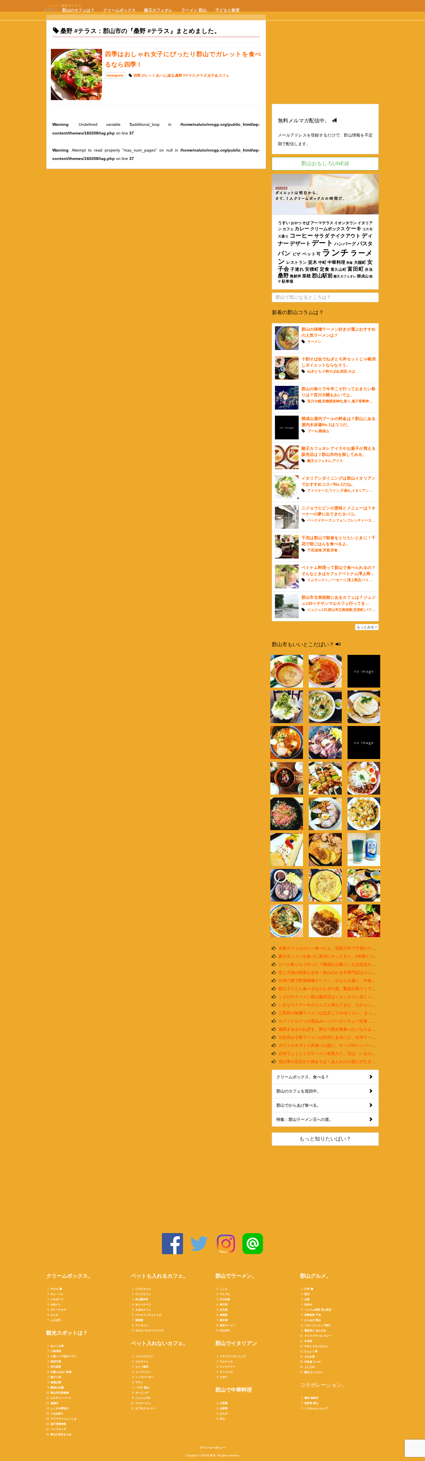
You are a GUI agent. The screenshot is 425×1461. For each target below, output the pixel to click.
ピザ (297, 254)
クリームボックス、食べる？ (302, 1077)
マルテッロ (226, 1361)
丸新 (307, 1299)
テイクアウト (345, 236)
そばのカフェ (143, 1309)
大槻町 (360, 262)
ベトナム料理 (372, 580)
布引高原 (56, 1366)
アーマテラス (322, 223)
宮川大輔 (314, 401)
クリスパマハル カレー (317, 1335)
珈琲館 (139, 1320)
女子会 (213, 75)
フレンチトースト (361, 520)
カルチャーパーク (61, 1397)
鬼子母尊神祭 (58, 1424)
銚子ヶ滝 (56, 1377)
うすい (284, 222)
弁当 (369, 269)
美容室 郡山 (311, 1403)
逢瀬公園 (56, 1382)
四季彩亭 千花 (312, 1314)
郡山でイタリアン (236, 1343)
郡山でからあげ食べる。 (298, 1105)
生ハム (161, 75)
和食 (349, 262)
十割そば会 (330, 371)
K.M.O (211, 1455)
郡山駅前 (322, 276)
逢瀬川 (54, 1403)
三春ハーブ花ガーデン (64, 1356)
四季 (137, 75)
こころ (224, 1288)
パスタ (365, 243)
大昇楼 (224, 1403)
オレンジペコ (143, 1304)
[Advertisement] (325, 59)
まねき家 (309, 1356)
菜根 (306, 275)
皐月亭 (224, 1304)
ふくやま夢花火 (60, 1408)
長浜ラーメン (227, 1325)
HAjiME (225, 1330)
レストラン (296, 262)
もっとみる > (367, 627)
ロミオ (54, 1314)
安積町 (312, 269)
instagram (115, 75)
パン (284, 253)
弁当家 (308, 1341)
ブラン (139, 1382)
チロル (54, 1288)
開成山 (362, 276)
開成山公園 (57, 1387)
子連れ (297, 269)
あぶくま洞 (57, 1345)
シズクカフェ (143, 1288)
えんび (224, 1413)
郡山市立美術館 (340, 610)
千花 (310, 550)
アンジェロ (226, 1371)
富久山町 (339, 270)
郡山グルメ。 (315, 1276)
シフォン (339, 520)
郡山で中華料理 (233, 1390)
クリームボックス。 (69, 1276)
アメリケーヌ (317, 491)
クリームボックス (119, 10)
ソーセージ (337, 580)
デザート (300, 243)
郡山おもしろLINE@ (325, 163)
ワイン (334, 491)
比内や (308, 1304)
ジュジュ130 (317, 610)
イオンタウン (345, 223)
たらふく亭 (310, 1351)
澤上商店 (354, 580)
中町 (322, 262)
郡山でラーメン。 (236, 1276)
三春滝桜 (56, 1351)
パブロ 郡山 (142, 1387)
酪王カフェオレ (158, 10)
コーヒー (301, 235)
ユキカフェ (141, 1361)
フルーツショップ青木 (317, 1325)
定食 (325, 269)
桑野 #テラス (185, 75)
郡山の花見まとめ (61, 1434)
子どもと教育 (227, 10)
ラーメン (314, 342)
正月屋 (224, 1309)
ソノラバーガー (144, 1377)
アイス (337, 461)
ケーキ (353, 228)
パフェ (370, 610)
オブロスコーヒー (145, 1408)
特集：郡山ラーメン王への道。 (304, 1119)
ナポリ (224, 1377)
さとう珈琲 (141, 1366)
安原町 (358, 610)
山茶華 (224, 1408)
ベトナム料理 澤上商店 (317, 1309)
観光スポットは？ (67, 1333)
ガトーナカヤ (58, 1309)
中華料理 (336, 262)
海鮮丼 (295, 276)
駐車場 (287, 281)
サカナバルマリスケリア (149, 1330)
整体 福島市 (311, 1397)
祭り (347, 401)
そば (306, 223)
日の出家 (225, 1299)
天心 (222, 1418)
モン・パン (57, 1294)
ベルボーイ (57, 1299)
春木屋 (224, 1320)
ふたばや (56, 1320)
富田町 (356, 269)
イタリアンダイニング (369, 491)
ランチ (335, 252)
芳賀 (326, 550)
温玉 (170, 75)
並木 (312, 262)
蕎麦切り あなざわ (315, 1330)
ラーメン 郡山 (194, 10)
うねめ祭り (57, 1413)
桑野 (283, 275)
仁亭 (307, 1288)
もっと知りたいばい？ (325, 1139)
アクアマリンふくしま (64, 1418)
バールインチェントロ (148, 1314)
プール (312, 431)
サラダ (201, 75)
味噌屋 (224, 1314)
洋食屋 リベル (312, 1361)
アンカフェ (141, 1325)
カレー (302, 228)
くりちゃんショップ (316, 1408)
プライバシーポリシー (212, 1447)
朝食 (318, 550)
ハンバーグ (345, 243)
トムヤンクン (317, 580)
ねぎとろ (314, 371)
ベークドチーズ (319, 520)
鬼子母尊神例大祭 (365, 401)
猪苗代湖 (56, 1361)
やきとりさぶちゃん (316, 1346)
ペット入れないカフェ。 (159, 1343)
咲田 (343, 371)
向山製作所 (141, 1299)
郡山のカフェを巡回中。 (298, 1091)
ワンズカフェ (143, 1294)
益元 (307, 1294)
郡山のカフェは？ (78, 10)
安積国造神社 (332, 401)
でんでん (225, 1294)
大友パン (56, 1304)
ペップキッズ (58, 1429)
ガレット (148, 75)
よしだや (309, 1367)
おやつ (296, 223)
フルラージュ (143, 1403)
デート (322, 243)
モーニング (141, 1392)
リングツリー (143, 1371)
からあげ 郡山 (312, 1320)
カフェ (224, 75)
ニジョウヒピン (144, 1356)
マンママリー (227, 1366)
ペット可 (311, 253)
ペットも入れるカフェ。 (159, 1276)
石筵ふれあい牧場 (61, 1371)
